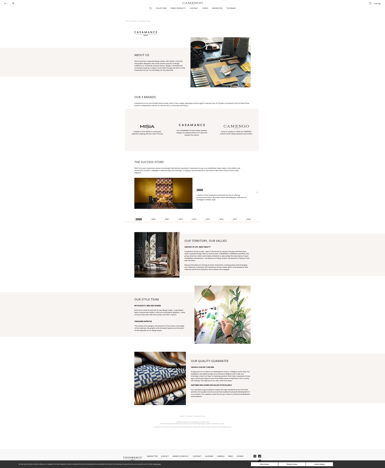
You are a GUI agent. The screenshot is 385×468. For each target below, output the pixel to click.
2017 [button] (235, 219)
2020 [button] (249, 219)
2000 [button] (138, 219)
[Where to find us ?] (13, 4)
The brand (133, 21)
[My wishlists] (370, 4)
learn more (157, 464)
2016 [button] (221, 219)
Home (127, 21)
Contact (165, 456)
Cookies (240, 456)
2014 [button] (194, 219)
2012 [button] (181, 219)
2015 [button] (208, 219)
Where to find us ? (181, 456)
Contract (197, 456)
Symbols (220, 456)
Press (230, 456)
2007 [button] (167, 219)
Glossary (209, 456)
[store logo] (192, 3)
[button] (257, 192)
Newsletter (152, 456)
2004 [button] (153, 219)
